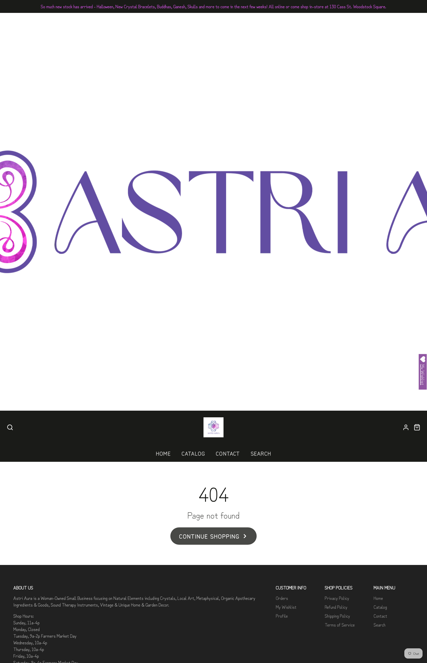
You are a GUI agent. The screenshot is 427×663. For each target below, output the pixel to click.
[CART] (417, 427)
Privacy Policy (337, 598)
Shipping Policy (337, 616)
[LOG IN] (406, 427)
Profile (282, 616)
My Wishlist (286, 607)
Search (261, 453)
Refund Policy (336, 607)
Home (163, 453)
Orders (282, 598)
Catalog (193, 453)
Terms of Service (340, 624)
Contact (228, 453)
